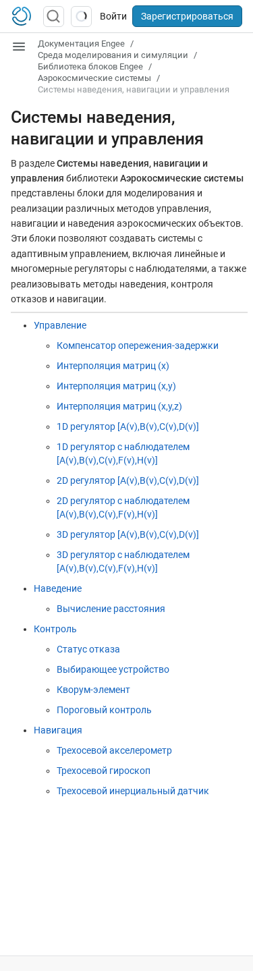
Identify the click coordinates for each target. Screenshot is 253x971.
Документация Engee (81, 43)
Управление (60, 325)
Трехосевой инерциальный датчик (133, 790)
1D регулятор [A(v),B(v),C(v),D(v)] (128, 426)
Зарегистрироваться (187, 16)
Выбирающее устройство (113, 669)
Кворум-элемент (93, 689)
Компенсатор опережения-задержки (138, 345)
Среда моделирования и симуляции (113, 55)
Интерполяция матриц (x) (113, 365)
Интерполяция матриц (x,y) (116, 386)
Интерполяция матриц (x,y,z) (119, 406)
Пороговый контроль (104, 709)
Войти (113, 16)
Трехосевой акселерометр (114, 750)
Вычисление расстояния (111, 608)
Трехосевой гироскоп (103, 770)
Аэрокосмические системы (94, 78)
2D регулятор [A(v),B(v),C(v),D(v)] (128, 480)
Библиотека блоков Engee (90, 66)
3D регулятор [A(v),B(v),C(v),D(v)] (128, 534)
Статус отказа (88, 649)
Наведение (58, 588)
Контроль (55, 628)
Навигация (58, 730)
